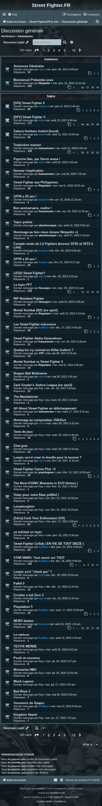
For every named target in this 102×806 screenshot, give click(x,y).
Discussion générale (22, 30)
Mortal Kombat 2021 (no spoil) (36, 310)
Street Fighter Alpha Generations (38, 338)
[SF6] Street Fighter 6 (29, 103)
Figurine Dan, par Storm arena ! (37, 159)
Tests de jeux (23, 431)
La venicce (21, 634)
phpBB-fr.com (57, 792)
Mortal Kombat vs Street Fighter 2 (38, 361)
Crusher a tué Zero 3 (28, 595)
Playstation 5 (23, 607)
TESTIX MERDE (25, 646)
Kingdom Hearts (25, 714)
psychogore (46, 472)
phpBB (40, 788)
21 (87, 152)
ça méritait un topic (28, 532)
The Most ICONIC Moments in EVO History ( (46, 483)
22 (92, 152)
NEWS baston (24, 621)
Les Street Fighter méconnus (35, 324)
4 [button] (59, 50)
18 (92, 87)
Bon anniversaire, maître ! (32, 208)
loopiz (42, 106)
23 (97, 152)
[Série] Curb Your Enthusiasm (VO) (39, 518)
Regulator (45, 185)
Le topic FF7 (23, 285)
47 (92, 124)
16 (82, 87)
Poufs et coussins (27, 658)
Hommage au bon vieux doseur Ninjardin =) (46, 232)
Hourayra (44, 288)
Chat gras (21, 446)
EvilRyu (43, 327)
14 (87, 292)
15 (92, 292)
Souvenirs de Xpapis (29, 703)
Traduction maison (27, 145)
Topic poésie (23, 222)
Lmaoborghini (24, 506)
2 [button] (49, 50)
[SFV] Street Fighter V (30, 117)
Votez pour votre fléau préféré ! (36, 495)
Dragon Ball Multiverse (30, 373)
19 (97, 87)
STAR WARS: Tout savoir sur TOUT (39, 557)
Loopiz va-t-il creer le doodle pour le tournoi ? (48, 457)
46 (87, 124)
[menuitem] (12, 14)
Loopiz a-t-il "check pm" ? (33, 572)
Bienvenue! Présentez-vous (33, 80)
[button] (36, 50)
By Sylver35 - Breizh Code (64, 797)
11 (97, 565)
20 (82, 152)
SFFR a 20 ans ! (25, 259)
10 (92, 565)
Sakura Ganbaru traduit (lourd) (36, 131)
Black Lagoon (24, 681)
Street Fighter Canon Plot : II (35, 469)
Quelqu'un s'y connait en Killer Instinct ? (44, 350)
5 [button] (64, 50)
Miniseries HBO (25, 669)
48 (97, 124)
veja (41, 69)
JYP (41, 353)
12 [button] (73, 50)
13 (82, 292)
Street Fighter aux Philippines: (36, 182)
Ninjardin (44, 83)
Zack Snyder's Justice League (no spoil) (43, 385)
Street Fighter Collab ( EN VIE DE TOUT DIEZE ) (49, 543)
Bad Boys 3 (22, 691)
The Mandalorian (26, 396)
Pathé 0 (19, 583)
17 (87, 87)
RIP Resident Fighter (29, 298)
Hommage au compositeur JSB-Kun (40, 420)
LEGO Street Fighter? (29, 273)
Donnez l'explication (28, 170)
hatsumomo (25, 36)
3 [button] (54, 50)
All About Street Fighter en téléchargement (45, 408)
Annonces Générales (29, 66)
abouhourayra (47, 225)
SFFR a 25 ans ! (25, 196)
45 (82, 124)
